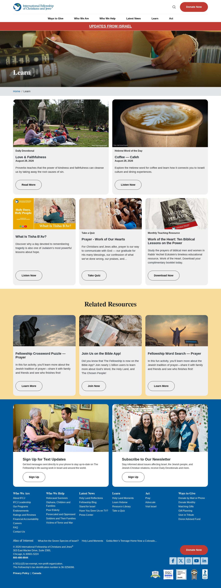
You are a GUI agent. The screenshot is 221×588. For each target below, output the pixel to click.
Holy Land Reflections (91, 498)
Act (171, 18)
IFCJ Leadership (22, 502)
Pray (147, 498)
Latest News (133, 18)
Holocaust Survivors (57, 498)
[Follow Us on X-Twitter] (180, 560)
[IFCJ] (33, 7)
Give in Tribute (186, 515)
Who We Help (107, 18)
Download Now (163, 275)
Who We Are (81, 18)
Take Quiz (94, 275)
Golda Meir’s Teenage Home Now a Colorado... (131, 541)
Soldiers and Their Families (61, 518)
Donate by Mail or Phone (191, 498)
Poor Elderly (52, 510)
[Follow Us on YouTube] (196, 560)
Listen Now (128, 184)
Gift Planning (185, 510)
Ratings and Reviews (24, 515)
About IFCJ (19, 498)
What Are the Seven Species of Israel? (58, 541)
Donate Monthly (186, 502)
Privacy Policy (21, 573)
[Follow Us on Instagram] (188, 560)
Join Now (94, 386)
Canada (36, 573)
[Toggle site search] (174, 7)
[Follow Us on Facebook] (173, 560)
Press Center (86, 515)
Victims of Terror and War (59, 522)
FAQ (15, 527)
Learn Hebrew (119, 502)
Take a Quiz (118, 510)
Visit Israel (151, 506)
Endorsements (21, 510)
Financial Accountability (25, 519)
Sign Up (34, 477)
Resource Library (121, 506)
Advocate (150, 502)
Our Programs (20, 506)
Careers (17, 523)
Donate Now (194, 6)
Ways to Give (55, 18)
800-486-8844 (20, 557)
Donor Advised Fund (189, 519)
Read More (28, 184)
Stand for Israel (87, 506)
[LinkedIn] (204, 560)
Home (16, 91)
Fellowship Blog (88, 502)
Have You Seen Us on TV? (93, 510)
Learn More (29, 386)
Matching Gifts (186, 506)
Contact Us (19, 531)
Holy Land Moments (123, 498)
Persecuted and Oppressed (60, 514)
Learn (155, 18)
